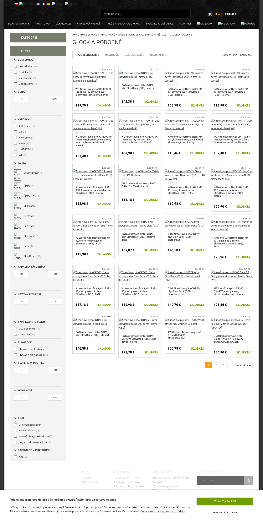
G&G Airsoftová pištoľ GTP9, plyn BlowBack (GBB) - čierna (137, 87)
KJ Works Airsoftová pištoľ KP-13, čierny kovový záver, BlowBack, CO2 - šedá (139, 291)
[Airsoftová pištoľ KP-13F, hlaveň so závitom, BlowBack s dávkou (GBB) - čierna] (232, 171)
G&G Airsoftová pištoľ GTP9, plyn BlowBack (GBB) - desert (92, 333)
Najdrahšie (158, 54)
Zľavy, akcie (63, 23)
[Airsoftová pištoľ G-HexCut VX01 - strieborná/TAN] (186, 320)
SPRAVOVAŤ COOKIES (225, 512)
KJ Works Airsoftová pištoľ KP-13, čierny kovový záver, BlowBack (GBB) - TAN (185, 190)
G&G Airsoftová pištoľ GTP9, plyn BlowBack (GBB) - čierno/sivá (184, 236)
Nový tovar (42, 23)
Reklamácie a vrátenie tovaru (171, 478)
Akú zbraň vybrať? (89, 23)
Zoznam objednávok (165, 486)
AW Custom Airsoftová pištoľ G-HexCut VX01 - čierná (137, 185)
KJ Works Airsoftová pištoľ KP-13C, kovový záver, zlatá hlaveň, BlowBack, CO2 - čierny (185, 139)
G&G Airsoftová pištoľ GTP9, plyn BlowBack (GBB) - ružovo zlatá (138, 236)
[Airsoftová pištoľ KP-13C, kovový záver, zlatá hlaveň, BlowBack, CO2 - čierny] (186, 120)
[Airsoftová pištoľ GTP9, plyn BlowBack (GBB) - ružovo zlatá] (139, 221)
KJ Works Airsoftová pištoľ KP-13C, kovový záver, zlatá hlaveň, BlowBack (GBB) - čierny (93, 190)
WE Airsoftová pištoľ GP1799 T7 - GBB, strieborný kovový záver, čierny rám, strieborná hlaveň (232, 139)
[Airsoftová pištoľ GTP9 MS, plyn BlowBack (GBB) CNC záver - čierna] (139, 320)
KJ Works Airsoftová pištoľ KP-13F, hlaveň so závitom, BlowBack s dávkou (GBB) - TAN (231, 242)
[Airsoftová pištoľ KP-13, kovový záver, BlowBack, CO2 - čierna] (186, 73)
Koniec (248, 365)
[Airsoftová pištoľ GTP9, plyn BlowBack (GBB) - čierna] (139, 73)
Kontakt (185, 23)
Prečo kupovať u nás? (160, 23)
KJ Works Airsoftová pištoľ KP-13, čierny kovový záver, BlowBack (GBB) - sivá (93, 240)
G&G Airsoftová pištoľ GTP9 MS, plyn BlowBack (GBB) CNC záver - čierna (138, 339)
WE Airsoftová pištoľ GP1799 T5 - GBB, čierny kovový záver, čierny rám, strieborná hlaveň (93, 92)
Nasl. (239, 365)
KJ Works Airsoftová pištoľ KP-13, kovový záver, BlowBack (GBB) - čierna (231, 92)
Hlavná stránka (19, 23)
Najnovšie (112, 54)
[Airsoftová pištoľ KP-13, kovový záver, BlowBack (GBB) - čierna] (232, 73)
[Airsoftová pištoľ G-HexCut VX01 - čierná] (139, 171)
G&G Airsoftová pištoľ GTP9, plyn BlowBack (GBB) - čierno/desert (184, 291)
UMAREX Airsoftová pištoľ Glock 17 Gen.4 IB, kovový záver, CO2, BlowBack (228, 339)
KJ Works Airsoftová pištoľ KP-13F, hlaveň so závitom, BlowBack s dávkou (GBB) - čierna (231, 191)
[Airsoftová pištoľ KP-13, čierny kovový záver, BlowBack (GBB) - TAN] (186, 171)
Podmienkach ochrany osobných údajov (163, 511)
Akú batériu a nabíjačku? (123, 23)
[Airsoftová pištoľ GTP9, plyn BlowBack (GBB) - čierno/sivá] (186, 221)
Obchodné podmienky (126, 482)
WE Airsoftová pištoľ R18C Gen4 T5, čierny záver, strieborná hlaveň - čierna (228, 291)
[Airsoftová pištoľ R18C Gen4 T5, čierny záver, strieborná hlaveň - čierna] (232, 272)
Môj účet (158, 482)
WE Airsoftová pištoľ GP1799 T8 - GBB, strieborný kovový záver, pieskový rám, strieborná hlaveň (93, 141)
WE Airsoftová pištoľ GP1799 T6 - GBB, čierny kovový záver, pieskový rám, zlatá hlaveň (139, 139)
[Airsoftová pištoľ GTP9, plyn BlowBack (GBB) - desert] (93, 320)
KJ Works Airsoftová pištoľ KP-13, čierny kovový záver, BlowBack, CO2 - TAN (93, 291)
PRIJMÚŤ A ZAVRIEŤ (225, 501)
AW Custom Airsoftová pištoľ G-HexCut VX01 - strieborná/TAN (184, 335)
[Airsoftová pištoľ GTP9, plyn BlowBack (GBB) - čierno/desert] (186, 272)
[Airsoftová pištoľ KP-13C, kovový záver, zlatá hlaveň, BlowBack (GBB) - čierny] (93, 171)
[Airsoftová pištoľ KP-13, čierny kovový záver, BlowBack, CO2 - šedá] (139, 272)
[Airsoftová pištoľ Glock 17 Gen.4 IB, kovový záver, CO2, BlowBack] (232, 320)
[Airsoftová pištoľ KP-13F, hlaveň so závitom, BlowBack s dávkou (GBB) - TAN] (232, 221)
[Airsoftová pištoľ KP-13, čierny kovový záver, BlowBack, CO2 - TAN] (93, 272)
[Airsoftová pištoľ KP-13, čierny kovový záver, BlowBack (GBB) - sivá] (93, 221)
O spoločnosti (90, 482)
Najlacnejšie (134, 54)
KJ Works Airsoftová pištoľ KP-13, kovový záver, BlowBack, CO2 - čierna (185, 92)
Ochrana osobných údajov (128, 486)
